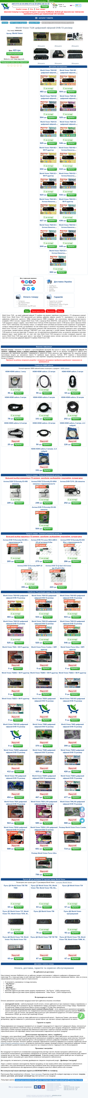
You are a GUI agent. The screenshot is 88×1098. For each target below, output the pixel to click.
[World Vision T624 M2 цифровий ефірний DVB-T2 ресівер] (48, 86)
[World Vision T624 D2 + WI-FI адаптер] (48, 189)
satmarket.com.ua (56, 1095)
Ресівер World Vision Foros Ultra (43, 853)
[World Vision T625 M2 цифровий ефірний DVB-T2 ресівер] (16, 740)
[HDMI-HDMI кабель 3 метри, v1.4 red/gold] (72, 439)
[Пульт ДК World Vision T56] (44, 927)
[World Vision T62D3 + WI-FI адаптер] (16, 714)
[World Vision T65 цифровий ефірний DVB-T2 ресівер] (16, 792)
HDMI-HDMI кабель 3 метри (15, 397)
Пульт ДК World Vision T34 (72, 885)
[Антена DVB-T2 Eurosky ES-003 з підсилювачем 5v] (16, 556)
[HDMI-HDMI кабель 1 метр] (16, 387)
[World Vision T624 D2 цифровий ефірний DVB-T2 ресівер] (48, 112)
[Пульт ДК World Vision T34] (72, 901)
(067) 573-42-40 (18, 4)
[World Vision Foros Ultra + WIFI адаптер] (72, 663)
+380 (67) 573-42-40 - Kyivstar (72, 1087)
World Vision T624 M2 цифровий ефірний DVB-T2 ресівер (48, 72)
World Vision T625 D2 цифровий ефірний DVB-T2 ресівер (68, 98)
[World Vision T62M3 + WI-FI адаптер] (44, 689)
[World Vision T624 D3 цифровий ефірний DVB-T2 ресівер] (48, 138)
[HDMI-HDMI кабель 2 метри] (72, 387)
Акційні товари (21, 9)
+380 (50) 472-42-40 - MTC (71, 1088)
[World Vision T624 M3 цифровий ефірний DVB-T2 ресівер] (68, 86)
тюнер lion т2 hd (76, 1080)
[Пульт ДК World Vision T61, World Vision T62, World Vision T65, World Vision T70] (44, 901)
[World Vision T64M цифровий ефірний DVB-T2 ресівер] (44, 766)
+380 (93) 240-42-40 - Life (70, 1089)
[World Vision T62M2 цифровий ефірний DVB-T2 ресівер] (16, 766)
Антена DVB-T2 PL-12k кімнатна (72, 481)
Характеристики (38, 311)
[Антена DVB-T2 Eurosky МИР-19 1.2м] (30, 581)
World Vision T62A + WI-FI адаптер (15, 647)
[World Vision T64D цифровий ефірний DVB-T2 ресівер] (72, 740)
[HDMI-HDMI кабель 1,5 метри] (44, 387)
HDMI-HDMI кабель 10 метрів (72, 397)
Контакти (51, 1)
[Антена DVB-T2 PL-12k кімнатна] (72, 497)
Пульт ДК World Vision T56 (44, 911)
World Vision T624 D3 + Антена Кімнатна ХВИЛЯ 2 (48, 227)
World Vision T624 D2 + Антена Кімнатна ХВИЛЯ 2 (68, 175)
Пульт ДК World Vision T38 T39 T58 (44, 937)
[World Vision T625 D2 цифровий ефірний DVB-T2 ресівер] (68, 112)
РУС (73, 5)
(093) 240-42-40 (43, 4)
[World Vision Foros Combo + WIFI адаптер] (44, 663)
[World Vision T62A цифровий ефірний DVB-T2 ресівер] (16, 817)
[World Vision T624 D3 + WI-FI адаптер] (68, 215)
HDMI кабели (65, 368)
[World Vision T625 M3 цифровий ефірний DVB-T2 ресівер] (72, 714)
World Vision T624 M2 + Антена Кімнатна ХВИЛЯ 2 (68, 150)
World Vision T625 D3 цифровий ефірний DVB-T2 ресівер (68, 124)
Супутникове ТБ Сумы (53, 1089)
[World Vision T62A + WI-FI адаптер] (16, 663)
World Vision (17, 33)
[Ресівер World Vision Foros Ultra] (44, 869)
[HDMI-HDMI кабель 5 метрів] (44, 413)
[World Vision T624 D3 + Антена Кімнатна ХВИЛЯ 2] (48, 241)
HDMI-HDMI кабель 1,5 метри (44, 371)
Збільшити (41, 46)
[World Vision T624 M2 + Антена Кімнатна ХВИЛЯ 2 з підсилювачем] (48, 215)
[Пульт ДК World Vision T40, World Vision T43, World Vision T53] (16, 953)
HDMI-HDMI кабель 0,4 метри (15, 423)
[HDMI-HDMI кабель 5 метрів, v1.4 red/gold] (44, 465)
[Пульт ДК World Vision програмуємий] (72, 927)
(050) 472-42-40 (30, 4)
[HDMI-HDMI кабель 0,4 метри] (16, 439)
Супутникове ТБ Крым (53, 1086)
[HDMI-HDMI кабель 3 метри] (16, 413)
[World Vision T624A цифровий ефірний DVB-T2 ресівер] (16, 843)
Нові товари (40, 9)
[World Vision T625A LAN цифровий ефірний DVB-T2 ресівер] (44, 843)
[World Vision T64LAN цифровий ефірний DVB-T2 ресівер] (72, 817)
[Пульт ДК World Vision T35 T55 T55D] (16, 901)
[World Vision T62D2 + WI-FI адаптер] (72, 689)
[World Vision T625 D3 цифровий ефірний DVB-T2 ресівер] (68, 138)
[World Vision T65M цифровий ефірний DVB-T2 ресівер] (44, 740)
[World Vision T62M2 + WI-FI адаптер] (16, 689)
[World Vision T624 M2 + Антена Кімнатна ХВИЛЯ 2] (68, 163)
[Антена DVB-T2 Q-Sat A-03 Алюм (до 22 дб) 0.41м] (58, 581)
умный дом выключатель (25, 1080)
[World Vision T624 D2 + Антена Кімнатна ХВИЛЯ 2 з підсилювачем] (68, 241)
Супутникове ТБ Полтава (54, 1083)
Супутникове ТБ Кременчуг (54, 1087)
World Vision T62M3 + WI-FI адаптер (44, 673)
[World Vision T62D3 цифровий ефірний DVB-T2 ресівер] (72, 792)
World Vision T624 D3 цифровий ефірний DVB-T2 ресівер (48, 124)
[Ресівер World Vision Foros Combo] (72, 843)
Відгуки (60, 311)
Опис (27, 311)
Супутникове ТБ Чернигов (54, 1085)
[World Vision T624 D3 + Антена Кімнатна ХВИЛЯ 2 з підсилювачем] (58, 266)
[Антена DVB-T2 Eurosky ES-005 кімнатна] (16, 497)
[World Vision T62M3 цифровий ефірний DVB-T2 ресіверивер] (44, 792)
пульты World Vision (64, 882)
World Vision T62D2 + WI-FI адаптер (72, 673)
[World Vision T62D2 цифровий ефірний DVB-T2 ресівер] (72, 766)
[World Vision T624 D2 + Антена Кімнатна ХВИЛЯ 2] (68, 189)
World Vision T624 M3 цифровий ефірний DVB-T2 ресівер (68, 72)
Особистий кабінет (41, 1)
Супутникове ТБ (51, 1090)
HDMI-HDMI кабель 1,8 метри (44, 423)
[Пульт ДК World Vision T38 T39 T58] (44, 953)
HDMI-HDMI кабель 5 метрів (44, 397)
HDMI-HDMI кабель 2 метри (72, 371)
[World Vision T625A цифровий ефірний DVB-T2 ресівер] (44, 714)
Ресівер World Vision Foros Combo (72, 827)
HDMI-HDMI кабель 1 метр (15, 371)
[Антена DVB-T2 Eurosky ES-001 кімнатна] (44, 523)
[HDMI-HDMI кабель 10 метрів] (72, 413)
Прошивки (51, 311)
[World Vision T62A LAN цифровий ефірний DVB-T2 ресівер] (44, 817)
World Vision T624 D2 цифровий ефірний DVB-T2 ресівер (48, 98)
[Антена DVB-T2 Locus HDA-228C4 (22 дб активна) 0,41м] (44, 556)
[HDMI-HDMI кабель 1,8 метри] (44, 439)
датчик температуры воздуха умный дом (52, 1080)
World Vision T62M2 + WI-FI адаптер (15, 673)
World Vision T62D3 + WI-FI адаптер (15, 698)
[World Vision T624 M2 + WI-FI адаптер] (48, 163)
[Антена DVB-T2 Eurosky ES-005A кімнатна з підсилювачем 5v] (44, 497)
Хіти (31, 9)
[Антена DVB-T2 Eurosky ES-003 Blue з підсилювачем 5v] (72, 556)
